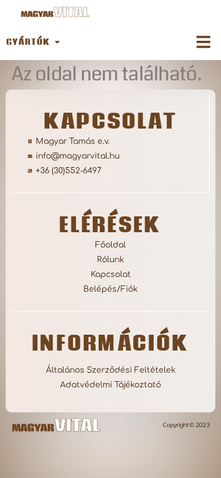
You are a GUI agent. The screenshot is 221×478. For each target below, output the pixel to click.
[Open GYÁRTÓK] (57, 42)
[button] (203, 42)
